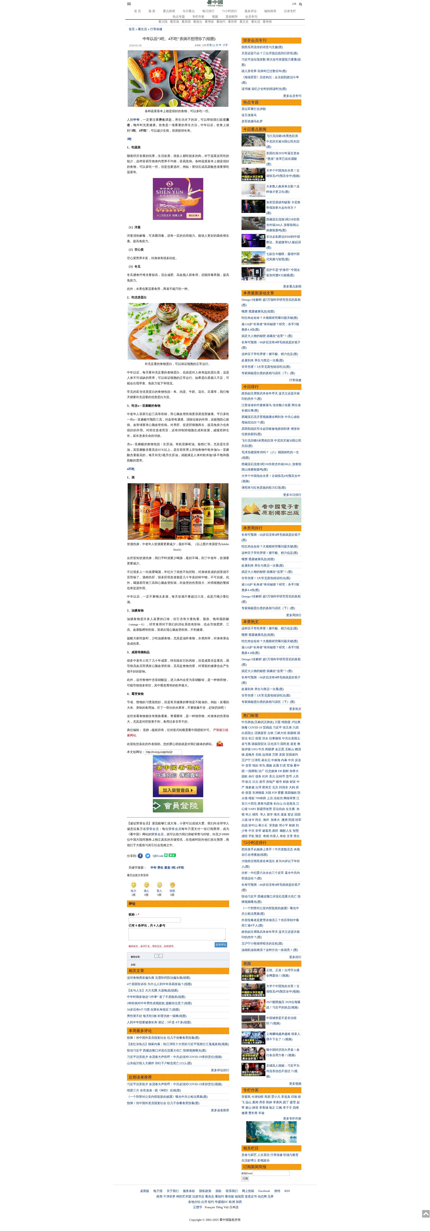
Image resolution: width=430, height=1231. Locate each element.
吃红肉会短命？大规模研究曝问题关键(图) (270, 317)
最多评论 (251, 11)
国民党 (284, 744)
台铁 (270, 733)
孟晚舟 (249, 754)
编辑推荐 (270, 11)
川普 (278, 722)
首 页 (137, 11)
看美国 (186, 21)
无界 (271, 1196)
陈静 (269, 1102)
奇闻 (266, 836)
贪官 (248, 765)
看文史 (244, 21)
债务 (258, 776)
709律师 (260, 798)
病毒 (245, 727)
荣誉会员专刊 (254, 40)
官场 (290, 765)
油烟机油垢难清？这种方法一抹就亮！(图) (270, 950)
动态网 (262, 1196)
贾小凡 (275, 1096)
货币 (289, 776)
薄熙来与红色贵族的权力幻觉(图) (264, 487)
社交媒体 (271, 771)
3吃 (129, 139)
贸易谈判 (292, 754)
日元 (255, 781)
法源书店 (198, 1196)
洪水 (265, 738)
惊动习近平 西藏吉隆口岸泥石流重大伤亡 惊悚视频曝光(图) (166, 1050)
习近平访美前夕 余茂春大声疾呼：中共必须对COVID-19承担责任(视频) (174, 1057)
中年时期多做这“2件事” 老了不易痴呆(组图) (156, 997)
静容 (255, 1107)
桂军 (298, 820)
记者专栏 (290, 11)
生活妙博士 (249, 1160)
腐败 (269, 765)
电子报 (157, 1191)
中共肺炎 (248, 722)
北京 (275, 787)
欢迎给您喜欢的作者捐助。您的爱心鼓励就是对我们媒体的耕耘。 (171, 744)
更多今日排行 (292, 494)
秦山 (248, 1107)
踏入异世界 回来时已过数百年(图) (264, 71)
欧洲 (232, 1202)
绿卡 (251, 820)
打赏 (209, 45)
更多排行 (295, 957)
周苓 (262, 1102)
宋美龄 (273, 825)
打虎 (283, 765)
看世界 (232, 21)
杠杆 (265, 776)
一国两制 (251, 771)
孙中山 (252, 825)
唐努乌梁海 (265, 803)
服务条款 (189, 1191)
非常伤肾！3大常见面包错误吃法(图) (266, 366)
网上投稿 (248, 1191)
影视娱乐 (263, 1160)
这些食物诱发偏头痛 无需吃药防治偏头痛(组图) (158, 977)
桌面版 (144, 1191)
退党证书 (251, 1196)
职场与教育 (290, 1155)
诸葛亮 (266, 830)
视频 (215, 16)
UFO (254, 749)
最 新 (151, 11)
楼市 (279, 781)
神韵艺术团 (183, 1196)
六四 (296, 727)
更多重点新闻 (292, 286)
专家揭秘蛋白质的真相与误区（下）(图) (268, 373)
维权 (251, 798)
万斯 (275, 754)
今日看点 (189, 11)
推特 (277, 1191)
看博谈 (209, 21)
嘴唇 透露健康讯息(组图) (258, 311)
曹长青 (252, 1113)
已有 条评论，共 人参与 (147, 925)
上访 (270, 798)
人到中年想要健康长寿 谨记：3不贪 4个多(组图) (159, 1022)
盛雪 (293, 1102)
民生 (258, 820)
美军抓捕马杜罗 (252, 121)
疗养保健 (156, 29)
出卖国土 (248, 733)
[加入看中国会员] (178, 796)
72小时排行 (229, 11)
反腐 (276, 765)
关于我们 (173, 1191)
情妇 (255, 765)
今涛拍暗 (257, 1096)
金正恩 (279, 749)
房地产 (270, 781)
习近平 (277, 727)
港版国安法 (259, 744)
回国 (297, 814)
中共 (261, 749)
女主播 (291, 809)
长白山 (278, 803)
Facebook (264, 1191)
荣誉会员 (152, 829)
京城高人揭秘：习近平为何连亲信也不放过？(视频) (282, 1071)
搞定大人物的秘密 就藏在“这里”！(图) (267, 336)
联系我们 (232, 1191)
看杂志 (209, 1196)
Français (210, 1207)
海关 (277, 814)
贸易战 (267, 727)
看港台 (197, 21)
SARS (252, 809)
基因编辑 (291, 792)
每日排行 (208, 11)
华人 (248, 814)
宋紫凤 (246, 1096)
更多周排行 (293, 615)
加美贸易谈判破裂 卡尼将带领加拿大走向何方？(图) (283, 208)
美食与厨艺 (249, 1155)
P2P (274, 792)
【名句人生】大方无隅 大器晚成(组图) (152, 990)
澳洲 (285, 820)
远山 (248, 1102)
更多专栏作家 (292, 1118)
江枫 (279, 1107)
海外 (266, 820)
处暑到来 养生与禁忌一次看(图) (263, 360)
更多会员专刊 (292, 96)
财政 (286, 781)
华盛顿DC (221, 1202)
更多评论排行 (220, 1070)
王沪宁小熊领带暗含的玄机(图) (262, 943)
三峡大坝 (280, 733)
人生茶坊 (263, 1155)
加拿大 (294, 771)
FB (280, 771)
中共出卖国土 (291, 738)
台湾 (258, 787)
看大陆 (162, 21)
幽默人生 (286, 830)
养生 (297, 836)
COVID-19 (255, 727)
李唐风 (277, 1102)
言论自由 (279, 809)
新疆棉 (291, 733)
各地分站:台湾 (197, 1202)
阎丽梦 (269, 749)
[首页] (215, 5)
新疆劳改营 (264, 809)
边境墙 (266, 754)
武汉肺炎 (267, 722)
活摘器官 (260, 733)
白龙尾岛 (289, 803)
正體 (294, 4)
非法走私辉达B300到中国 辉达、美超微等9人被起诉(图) (283, 242)
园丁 (286, 1102)
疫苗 (258, 738)
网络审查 (290, 798)
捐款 (219, 1191)
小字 (225, 45)
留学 (270, 814)
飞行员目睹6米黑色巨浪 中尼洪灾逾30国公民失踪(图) (282, 141)
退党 (293, 744)
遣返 (284, 814)
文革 (290, 836)
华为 (262, 765)
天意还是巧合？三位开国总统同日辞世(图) (270, 53)
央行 (251, 776)
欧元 (248, 781)
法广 (261, 771)
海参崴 (249, 787)
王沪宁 (246, 760)
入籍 (245, 820)
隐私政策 (205, 1191)
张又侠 (287, 727)
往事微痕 (275, 738)
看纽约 (220, 21)
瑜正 (272, 1107)
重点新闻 (169, 11)
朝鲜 (286, 771)
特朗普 (286, 722)
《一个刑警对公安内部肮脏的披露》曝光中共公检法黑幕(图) (167, 1096)
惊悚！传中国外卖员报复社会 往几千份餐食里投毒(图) (163, 1037)
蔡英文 (266, 787)
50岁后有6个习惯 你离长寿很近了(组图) (153, 1009)
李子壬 (287, 1107)
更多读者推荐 (220, 1110)
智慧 (296, 830)
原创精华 (232, 16)
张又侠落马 (249, 115)
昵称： (134, 914)
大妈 (292, 787)
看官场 (174, 21)
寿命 (283, 836)
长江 (251, 738)
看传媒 (229, 1196)
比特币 (280, 776)
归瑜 (294, 1096)
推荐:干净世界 (165, 1196)
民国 (291, 820)
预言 (258, 836)
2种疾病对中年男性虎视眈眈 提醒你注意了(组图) (159, 1003)
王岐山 (289, 749)
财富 (293, 781)
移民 (255, 814)
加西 (239, 1202)
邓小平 (283, 825)
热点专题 (179, 16)
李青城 (263, 1107)
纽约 (211, 1202)
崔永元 (265, 760)
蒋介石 (263, 825)
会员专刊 (251, 16)
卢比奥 (295, 722)
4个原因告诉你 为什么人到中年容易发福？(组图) (159, 984)
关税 (258, 754)
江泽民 (256, 760)
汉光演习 (273, 744)
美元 (272, 776)
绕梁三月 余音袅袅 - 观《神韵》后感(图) (154, 1090)
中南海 (275, 760)
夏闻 (255, 1102)
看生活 (255, 21)
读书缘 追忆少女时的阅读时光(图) (264, 89)
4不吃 (131, 469)
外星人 (274, 836)
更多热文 (295, 709)
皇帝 (258, 830)
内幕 (284, 760)
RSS (287, 1191)
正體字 (197, 1207)
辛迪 (261, 1113)
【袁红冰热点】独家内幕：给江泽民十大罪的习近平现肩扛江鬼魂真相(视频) (178, 1044)
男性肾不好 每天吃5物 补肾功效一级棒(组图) (157, 1016)
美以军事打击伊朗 (254, 109)
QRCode (158, 856)
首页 (132, 29)
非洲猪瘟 (258, 792)
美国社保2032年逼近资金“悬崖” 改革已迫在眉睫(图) (282, 159)
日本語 (234, 1207)
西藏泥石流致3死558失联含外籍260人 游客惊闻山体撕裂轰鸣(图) (282, 225)
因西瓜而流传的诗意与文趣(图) (262, 47)
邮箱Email (247, 1173)
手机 (251, 836)
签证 (291, 814)
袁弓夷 (246, 744)
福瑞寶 (239, 1196)
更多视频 (295, 1083)
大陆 (268, 792)
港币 (262, 781)
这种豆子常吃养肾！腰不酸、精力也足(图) (270, 354)
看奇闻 (267, 21)
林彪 (292, 825)
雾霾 (281, 792)
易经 (275, 830)
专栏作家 (198, 16)
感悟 (245, 836)
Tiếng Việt (222, 1207)
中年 (136, 119)
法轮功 (278, 798)
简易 (267, 1096)
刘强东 (283, 787)
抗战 (245, 825)
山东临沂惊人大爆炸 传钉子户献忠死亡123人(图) (159, 1063)
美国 (282, 754)
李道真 (285, 1096)
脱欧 (245, 776)
